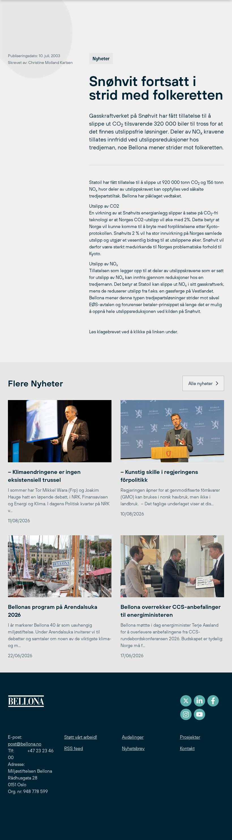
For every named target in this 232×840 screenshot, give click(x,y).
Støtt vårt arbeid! (80, 737)
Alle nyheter (200, 383)
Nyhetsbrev (133, 748)
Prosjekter (190, 737)
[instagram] (186, 714)
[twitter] (186, 700)
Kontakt (187, 748)
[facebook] (213, 700)
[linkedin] (199, 700)
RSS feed (73, 748)
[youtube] (199, 714)
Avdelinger (132, 737)
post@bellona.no (24, 743)
